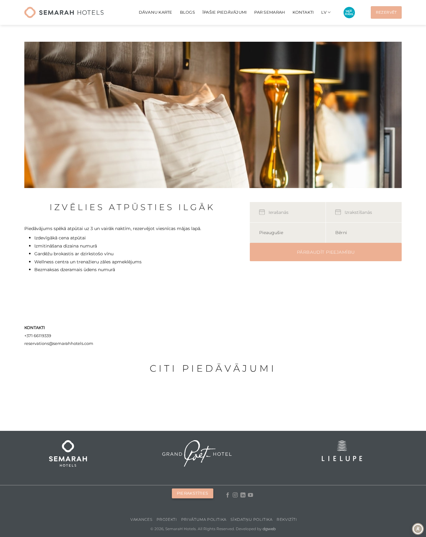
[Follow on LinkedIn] (242, 495)
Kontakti (303, 12)
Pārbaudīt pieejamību (326, 252)
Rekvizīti (287, 519)
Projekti (167, 519)
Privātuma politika (203, 519)
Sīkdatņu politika (251, 519)
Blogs (187, 12)
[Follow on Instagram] (235, 495)
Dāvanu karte (155, 12)
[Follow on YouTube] (250, 495)
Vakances (141, 519)
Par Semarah (269, 12)
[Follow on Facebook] (227, 495)
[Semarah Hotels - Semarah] (64, 12)
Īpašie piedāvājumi (224, 12)
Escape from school (349, 12)
